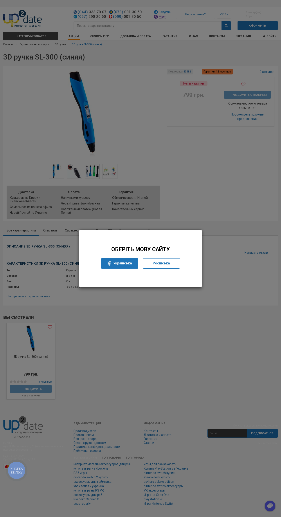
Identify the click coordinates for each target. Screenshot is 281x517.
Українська (122, 263)
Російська (161, 263)
